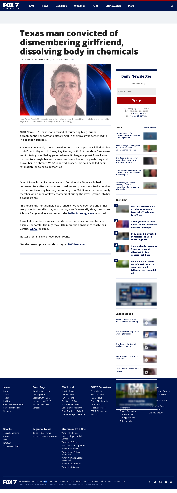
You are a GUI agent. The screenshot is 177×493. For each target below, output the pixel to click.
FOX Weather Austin (71, 404)
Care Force (96, 404)
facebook (149, 482)
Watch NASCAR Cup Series (73, 445)
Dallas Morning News (80, 213)
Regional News (41, 429)
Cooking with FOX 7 (41, 397)
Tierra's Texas (68, 394)
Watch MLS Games (70, 467)
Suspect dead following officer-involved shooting (127, 320)
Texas (6, 397)
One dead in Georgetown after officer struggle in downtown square (127, 160)
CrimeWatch (96, 391)
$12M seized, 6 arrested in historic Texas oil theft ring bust (143, 237)
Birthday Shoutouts (41, 391)
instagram (160, 482)
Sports (7, 429)
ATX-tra (94, 414)
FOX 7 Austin (25, 59)
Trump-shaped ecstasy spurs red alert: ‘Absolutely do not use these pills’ (128, 172)
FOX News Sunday (11, 407)
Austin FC (7, 436)
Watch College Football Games (72, 437)
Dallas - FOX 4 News (41, 433)
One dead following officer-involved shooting (128, 345)
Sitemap (7, 411)
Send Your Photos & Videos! (158, 401)
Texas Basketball (11, 446)
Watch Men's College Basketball (71, 453)
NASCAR (7, 443)
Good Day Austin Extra (72, 407)
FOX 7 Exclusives (101, 387)
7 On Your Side (97, 394)
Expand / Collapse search (172, 6)
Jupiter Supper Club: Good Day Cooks (127, 357)
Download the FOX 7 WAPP (158, 395)
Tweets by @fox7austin (128, 413)
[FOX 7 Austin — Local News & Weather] (12, 6)
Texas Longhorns (11, 433)
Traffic (6, 394)
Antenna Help (126, 421)
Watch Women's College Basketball (72, 459)
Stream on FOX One (74, 429)
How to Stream (68, 391)
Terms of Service (138, 116)
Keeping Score (38, 394)
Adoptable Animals (40, 404)
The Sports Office (69, 401)
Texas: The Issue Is (99, 401)
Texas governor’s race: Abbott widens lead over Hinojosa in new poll (144, 224)
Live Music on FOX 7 (41, 401)
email (171, 482)
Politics (6, 401)
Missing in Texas (98, 407)
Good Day (38, 387)
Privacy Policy (139, 113)
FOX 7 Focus (96, 397)
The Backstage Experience (73, 414)
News (34, 59)
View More (150, 127)
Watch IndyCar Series (71, 448)
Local (5, 391)
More (131, 5)
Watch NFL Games (70, 433)
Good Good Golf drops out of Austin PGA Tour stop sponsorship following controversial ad (143, 267)
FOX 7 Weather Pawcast (160, 391)
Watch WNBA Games (71, 463)
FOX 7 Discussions (99, 411)
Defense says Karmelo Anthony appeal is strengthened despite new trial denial (127, 185)
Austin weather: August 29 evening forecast (127, 332)
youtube (166, 482)
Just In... (120, 127)
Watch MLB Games (70, 442)
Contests (36, 407)
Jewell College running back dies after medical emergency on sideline (128, 147)
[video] (150, 322)
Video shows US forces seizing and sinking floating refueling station (128, 135)
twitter (155, 482)
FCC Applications (127, 417)
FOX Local (68, 387)
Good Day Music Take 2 (72, 411)
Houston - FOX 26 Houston (44, 436)
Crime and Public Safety (13, 404)
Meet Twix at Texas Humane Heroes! (128, 369)
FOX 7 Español (68, 397)
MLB (5, 439)
